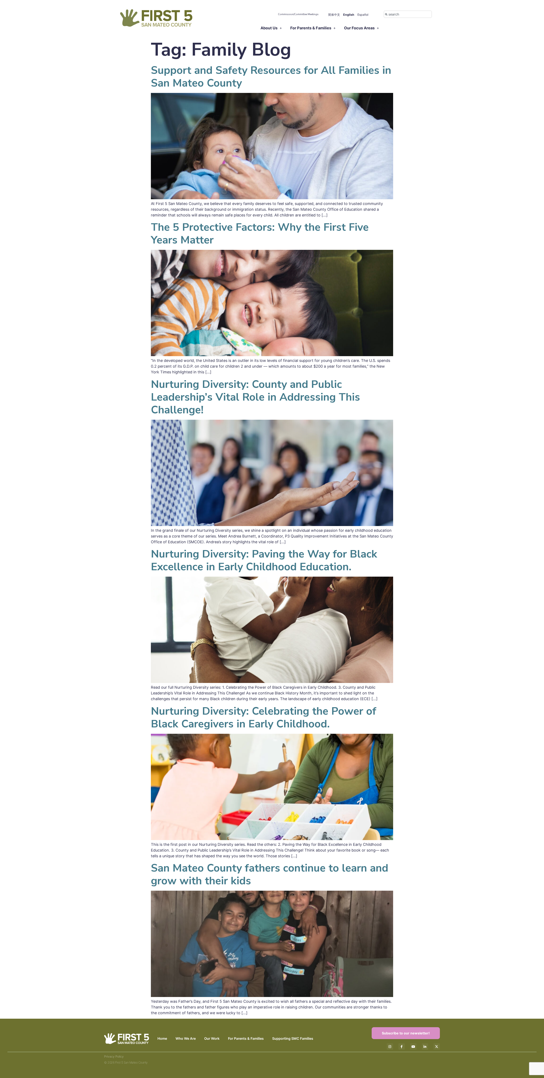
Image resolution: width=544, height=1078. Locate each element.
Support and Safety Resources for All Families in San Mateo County (271, 76)
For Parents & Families (310, 28)
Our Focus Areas (359, 28)
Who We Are (186, 1038)
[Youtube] (413, 1046)
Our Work (212, 1038)
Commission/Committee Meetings (298, 14)
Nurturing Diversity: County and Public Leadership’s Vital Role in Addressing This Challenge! (255, 397)
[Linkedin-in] (425, 1046)
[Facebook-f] (401, 1046)
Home (162, 1038)
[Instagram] (390, 1046)
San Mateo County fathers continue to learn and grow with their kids (269, 874)
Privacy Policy (114, 1056)
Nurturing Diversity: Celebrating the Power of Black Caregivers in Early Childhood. (263, 717)
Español (362, 14)
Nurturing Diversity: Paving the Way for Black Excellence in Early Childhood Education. (264, 560)
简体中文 (334, 14)
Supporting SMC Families (292, 1038)
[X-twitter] (437, 1046)
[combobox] (408, 14)
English (348, 14)
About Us (269, 28)
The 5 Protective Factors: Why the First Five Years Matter (260, 233)
